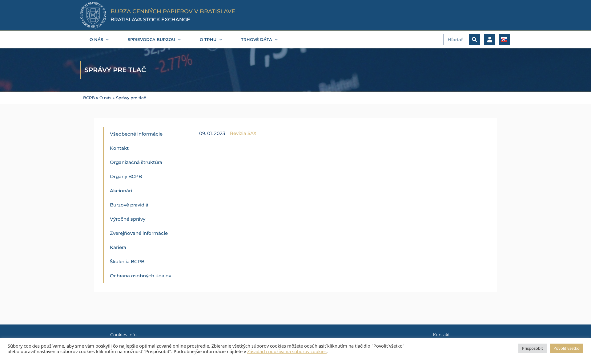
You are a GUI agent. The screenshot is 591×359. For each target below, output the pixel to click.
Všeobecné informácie (136, 134)
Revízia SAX (243, 133)
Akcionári (121, 191)
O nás (96, 39)
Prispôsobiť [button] (532, 348)
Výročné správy (127, 219)
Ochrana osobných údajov (140, 276)
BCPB (89, 98)
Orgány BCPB (126, 176)
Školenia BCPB (127, 261)
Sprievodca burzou (151, 39)
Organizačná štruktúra (136, 162)
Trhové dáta (256, 39)
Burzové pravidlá (129, 205)
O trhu (208, 39)
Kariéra (118, 247)
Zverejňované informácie (139, 233)
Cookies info (123, 334)
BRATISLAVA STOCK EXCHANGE (150, 19)
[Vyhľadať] (474, 39)
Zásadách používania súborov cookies (287, 351)
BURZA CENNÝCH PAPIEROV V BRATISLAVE (173, 11)
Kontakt (119, 148)
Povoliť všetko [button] (566, 348)
